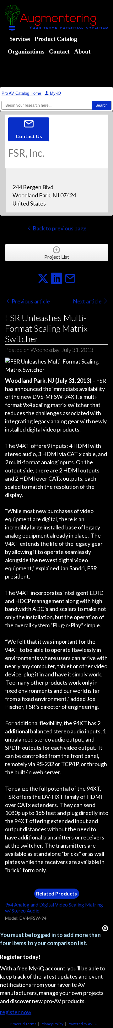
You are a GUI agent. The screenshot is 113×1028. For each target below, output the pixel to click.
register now (15, 1011)
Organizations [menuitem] (26, 51)
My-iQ (55, 93)
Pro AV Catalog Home (22, 93)
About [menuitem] (82, 51)
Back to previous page (59, 228)
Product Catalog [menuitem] (56, 39)
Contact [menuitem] (59, 51)
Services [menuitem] (19, 39)
